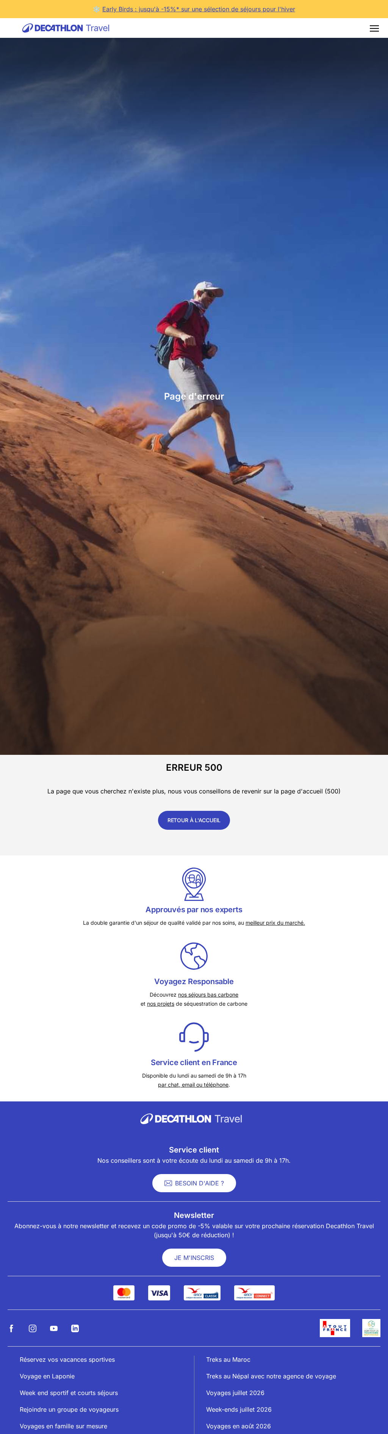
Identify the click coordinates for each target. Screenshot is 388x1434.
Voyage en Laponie (47, 1376)
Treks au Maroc (228, 1359)
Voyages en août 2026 (238, 1426)
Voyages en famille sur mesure (63, 1426)
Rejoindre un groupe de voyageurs (69, 1409)
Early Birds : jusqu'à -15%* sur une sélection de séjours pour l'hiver (198, 9)
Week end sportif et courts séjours (69, 1393)
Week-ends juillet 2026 (239, 1409)
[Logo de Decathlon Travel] (66, 28)
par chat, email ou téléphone (193, 1084)
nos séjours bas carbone (208, 994)
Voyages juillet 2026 (235, 1393)
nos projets (160, 1003)
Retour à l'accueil (194, 820)
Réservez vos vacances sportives (67, 1359)
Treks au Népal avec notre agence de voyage (271, 1376)
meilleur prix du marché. (275, 922)
